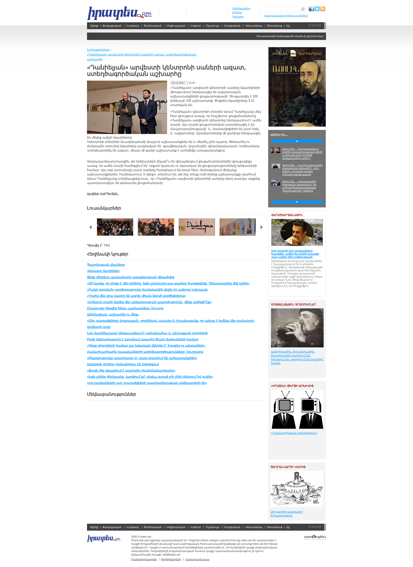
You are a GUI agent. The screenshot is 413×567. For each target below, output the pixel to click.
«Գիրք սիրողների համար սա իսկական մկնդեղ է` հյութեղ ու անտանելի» (146, 345)
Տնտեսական (153, 25)
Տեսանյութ (274, 25)
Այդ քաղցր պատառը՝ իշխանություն (287, 513)
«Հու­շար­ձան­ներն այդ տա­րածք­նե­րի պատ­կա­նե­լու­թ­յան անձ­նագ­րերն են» (147, 383)
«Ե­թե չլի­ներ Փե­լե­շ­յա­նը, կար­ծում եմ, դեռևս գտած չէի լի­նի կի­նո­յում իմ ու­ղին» (150, 376)
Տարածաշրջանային (287, 215)
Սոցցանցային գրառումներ (293, 304)
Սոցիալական (176, 25)
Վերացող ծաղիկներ (103, 271)
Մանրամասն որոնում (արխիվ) (286, 15)
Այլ (288, 25)
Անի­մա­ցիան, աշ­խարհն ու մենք (112, 314)
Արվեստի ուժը (98, 327)
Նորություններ (98, 49)
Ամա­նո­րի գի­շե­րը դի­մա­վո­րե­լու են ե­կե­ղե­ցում (123, 364)
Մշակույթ (212, 25)
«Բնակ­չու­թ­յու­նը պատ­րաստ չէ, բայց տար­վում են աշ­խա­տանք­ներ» (142, 358)
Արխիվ (237, 12)
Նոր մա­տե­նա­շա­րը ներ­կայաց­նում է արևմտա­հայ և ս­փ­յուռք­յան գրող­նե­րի (147, 333)
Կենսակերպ (253, 25)
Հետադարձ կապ (197, 559)
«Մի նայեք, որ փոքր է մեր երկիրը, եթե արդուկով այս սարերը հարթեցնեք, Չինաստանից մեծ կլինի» (168, 283)
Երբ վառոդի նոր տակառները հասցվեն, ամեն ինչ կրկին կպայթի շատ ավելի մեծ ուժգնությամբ (295, 253)
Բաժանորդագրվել (144, 559)
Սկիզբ (120, 13)
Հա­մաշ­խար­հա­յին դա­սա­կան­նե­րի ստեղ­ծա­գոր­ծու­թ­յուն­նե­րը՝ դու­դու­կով (145, 352)
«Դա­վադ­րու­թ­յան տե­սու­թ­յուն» (294, 433)
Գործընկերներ (171, 559)
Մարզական (232, 25)
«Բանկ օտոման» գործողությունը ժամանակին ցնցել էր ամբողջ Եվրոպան (147, 289)
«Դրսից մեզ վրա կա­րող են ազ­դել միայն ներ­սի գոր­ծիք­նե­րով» (136, 296)
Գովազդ (238, 16)
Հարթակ (132, 25)
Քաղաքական (112, 25)
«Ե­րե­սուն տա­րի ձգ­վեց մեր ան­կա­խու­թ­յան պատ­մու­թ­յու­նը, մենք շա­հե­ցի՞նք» (149, 302)
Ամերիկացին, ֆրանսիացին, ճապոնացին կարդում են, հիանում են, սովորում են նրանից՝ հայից (297, 357)
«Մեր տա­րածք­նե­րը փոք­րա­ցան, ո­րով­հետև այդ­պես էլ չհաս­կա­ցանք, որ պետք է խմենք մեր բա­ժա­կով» (171, 320)
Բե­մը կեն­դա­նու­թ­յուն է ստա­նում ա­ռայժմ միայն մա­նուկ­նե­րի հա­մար (142, 339)
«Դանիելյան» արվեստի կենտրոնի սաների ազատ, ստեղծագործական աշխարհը (141, 57)
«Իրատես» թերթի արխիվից (292, 385)
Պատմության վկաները (106, 265)
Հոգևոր (195, 25)
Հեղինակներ (241, 8)
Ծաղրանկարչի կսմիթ (288, 467)
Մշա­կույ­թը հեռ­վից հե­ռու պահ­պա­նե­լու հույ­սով (125, 308)
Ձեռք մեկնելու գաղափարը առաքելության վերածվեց (130, 277)
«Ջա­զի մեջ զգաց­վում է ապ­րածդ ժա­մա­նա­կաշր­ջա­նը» (131, 370)
